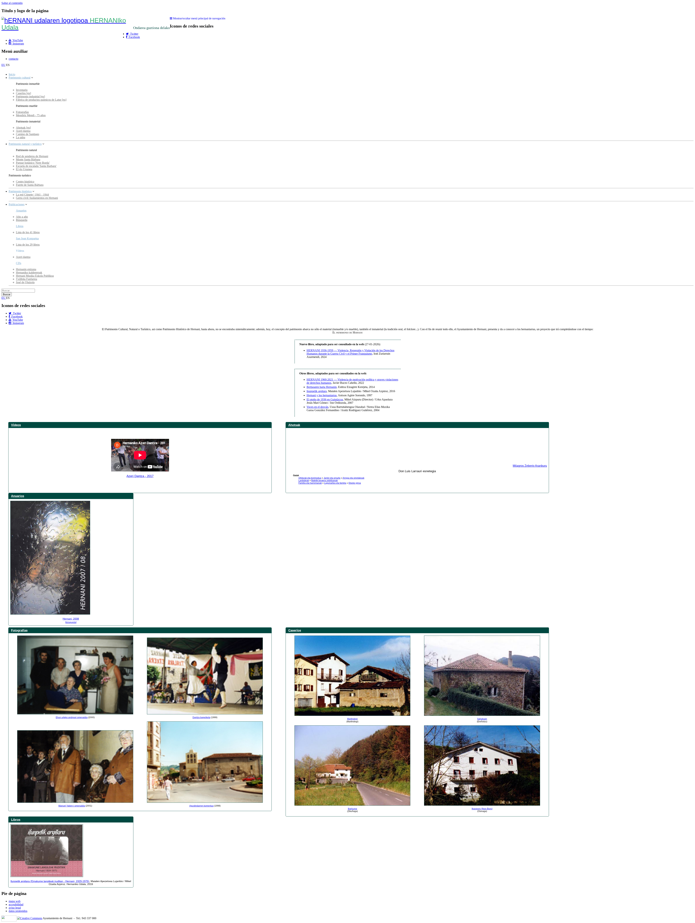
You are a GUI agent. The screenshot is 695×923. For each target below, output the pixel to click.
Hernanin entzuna (26, 269)
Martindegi (352, 719)
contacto (13, 58)
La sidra (20, 137)
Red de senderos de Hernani (32, 156)
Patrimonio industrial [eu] (30, 96)
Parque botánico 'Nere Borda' (33, 162)
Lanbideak (303, 480)
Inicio (12, 74)
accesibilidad (16, 904)
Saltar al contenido (12, 3)
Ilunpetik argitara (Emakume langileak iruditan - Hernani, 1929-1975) (49, 881)
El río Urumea (24, 169)
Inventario (22, 89)
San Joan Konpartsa (27, 238)
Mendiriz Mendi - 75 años (31, 115)
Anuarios (21, 210)
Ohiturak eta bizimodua (309, 478)
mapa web (14, 901)
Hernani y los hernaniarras (322, 395)
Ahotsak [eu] (23, 127)
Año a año (22, 216)
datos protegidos (18, 910)
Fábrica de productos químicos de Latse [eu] (41, 99)
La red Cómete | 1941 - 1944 (32, 194)
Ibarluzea (352, 808)
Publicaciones (16, 204)
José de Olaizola (25, 282)
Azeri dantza (23, 130)
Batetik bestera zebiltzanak (324, 480)
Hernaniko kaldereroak (29, 272)
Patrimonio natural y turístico (25, 143)
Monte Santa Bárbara (28, 159)
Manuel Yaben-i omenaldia (71, 806)
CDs (18, 263)
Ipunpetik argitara (317, 391)
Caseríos (294, 630)
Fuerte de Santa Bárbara (29, 184)
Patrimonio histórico (20, 191)
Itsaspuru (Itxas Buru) (482, 808)
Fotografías (22, 112)
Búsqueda (21, 220)
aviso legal (15, 907)
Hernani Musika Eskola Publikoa (35, 275)
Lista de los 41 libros (28, 232)
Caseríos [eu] (23, 93)
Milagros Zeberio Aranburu (530, 465)
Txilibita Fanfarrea (26, 279)
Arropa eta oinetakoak (353, 478)
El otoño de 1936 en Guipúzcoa (325, 399)
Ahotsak (294, 425)
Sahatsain (482, 719)
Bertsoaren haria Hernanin (322, 387)
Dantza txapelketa (201, 717)
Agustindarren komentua (201, 806)
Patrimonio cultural (19, 77)
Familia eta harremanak (310, 483)
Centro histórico (25, 181)
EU (3, 64)
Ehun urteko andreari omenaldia (72, 717)
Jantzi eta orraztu (332, 478)
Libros (19, 226)
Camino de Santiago (27, 134)
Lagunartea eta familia (335, 483)
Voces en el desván (317, 406)
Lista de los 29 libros (28, 244)
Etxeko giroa (355, 483)
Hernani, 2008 (71, 618)
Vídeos (16, 425)
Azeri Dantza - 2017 (140, 476)
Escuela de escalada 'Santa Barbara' (36, 166)
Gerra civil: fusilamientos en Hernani (37, 197)
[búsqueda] (70, 622)
